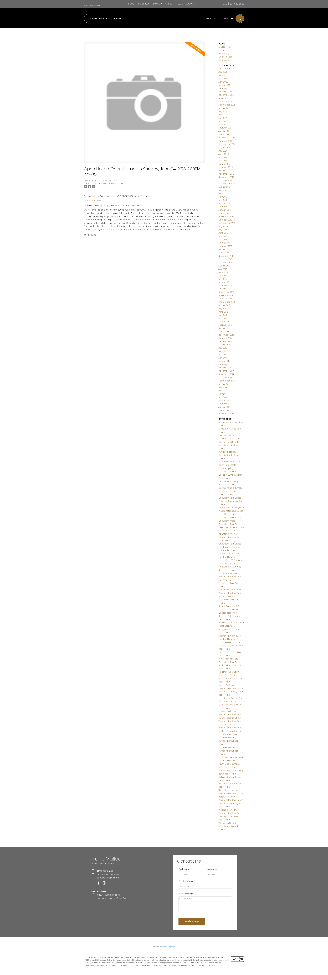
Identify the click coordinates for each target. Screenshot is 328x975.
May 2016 (222, 315)
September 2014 (226, 380)
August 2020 (224, 147)
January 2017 (224, 288)
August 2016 (224, 305)
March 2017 (223, 282)
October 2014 (225, 377)
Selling (168, 3)
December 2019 (226, 173)
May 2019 (222, 196)
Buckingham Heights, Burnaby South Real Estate (228, 445)
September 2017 (226, 262)
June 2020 (223, 154)
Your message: (186, 893)
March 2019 (224, 203)
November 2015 (226, 334)
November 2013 (226, 413)
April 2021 (222, 121)
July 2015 (222, 347)
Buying (156, 3)
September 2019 (226, 183)
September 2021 (226, 104)
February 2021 (225, 127)
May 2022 (223, 78)
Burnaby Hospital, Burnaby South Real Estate (228, 455)
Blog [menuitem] (180, 3)
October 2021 (225, 101)
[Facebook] (100, 883)
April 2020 (223, 160)
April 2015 (222, 357)
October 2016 (225, 298)
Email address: (186, 881)
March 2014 (223, 400)
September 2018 (226, 223)
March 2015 (224, 361)
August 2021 (224, 108)
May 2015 (222, 354)
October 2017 (225, 259)
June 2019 (223, 193)
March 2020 (224, 163)
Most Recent (224, 68)
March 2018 (224, 242)
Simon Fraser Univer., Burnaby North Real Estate (228, 751)
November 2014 (226, 374)
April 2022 (223, 81)
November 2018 (226, 216)
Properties (142, 3)
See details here (92, 200)
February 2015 (225, 364)
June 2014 (223, 390)
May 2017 (222, 275)
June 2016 (223, 311)
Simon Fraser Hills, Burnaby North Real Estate (228, 741)
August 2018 (224, 226)
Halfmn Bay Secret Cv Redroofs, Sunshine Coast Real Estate (229, 609)
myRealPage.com (168, 947)
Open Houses (225, 56)
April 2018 (222, 239)
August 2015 (224, 344)
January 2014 (224, 407)
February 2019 (225, 206)
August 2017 (224, 265)
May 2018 (222, 236)
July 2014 (222, 387)
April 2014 (222, 397)
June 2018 (223, 232)
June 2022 (223, 75)
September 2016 (226, 301)
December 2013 (226, 410)
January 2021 (224, 131)
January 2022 (225, 91)
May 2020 (223, 157)
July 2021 (222, 111)
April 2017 (222, 279)
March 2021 (223, 124)
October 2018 (225, 219)
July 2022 (222, 71)
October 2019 (225, 180)
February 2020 (225, 167)
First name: (184, 869)
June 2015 (223, 351)
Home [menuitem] (131, 3)
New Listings (224, 53)
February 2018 (225, 246)
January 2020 (225, 170)
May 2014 (222, 393)
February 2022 (225, 88)
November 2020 (226, 137)
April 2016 (222, 318)
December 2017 (226, 252)
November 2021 (226, 98)
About (189, 3)
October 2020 (225, 141)
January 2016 (224, 328)
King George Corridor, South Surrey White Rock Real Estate (230, 645)
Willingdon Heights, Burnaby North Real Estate (228, 826)
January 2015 (224, 367)
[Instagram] (105, 883)
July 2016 (222, 308)
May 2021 (222, 118)
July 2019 (222, 190)
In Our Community (227, 50)
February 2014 (225, 403)
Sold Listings (224, 60)
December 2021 (226, 94)
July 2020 (223, 150)
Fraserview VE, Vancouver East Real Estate (228, 583)
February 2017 (225, 285)
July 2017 (222, 269)
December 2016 (226, 292)
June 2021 (223, 114)
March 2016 (224, 321)
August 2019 (224, 186)
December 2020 (226, 134)
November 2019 (226, 177)
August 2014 (224, 384)
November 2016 (226, 295)
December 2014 (226, 370)
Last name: (212, 869)
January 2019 (224, 209)
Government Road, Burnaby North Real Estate (228, 599)
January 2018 (224, 249)
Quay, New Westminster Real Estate (108, 183)
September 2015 (226, 341)
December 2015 (226, 331)
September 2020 (226, 144)
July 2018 (222, 229)
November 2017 (226, 256)
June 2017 (223, 272)
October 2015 (225, 338)
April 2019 (222, 200)
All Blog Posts (225, 46)
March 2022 (224, 85)
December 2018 (226, 213)
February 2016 (225, 324)
